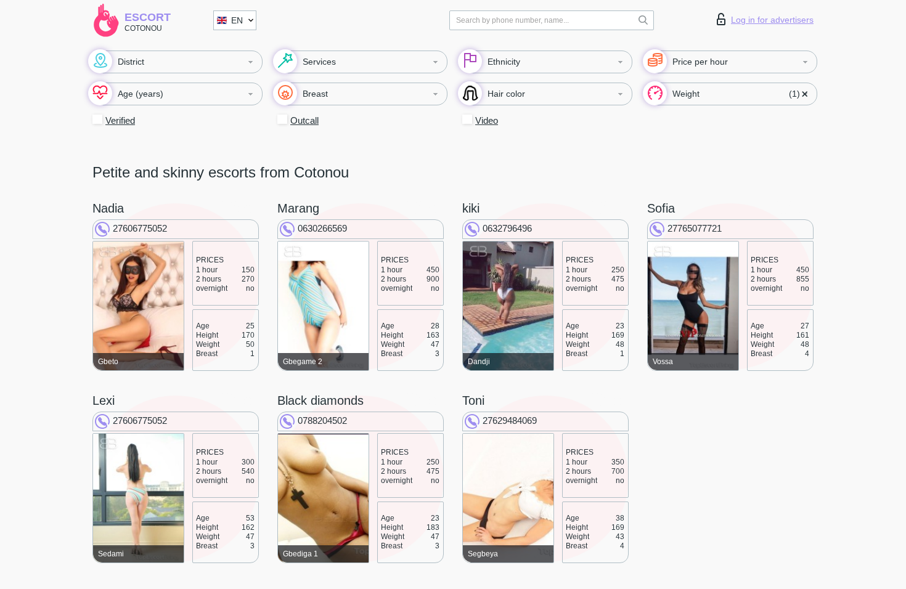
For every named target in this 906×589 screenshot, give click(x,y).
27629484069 (510, 420)
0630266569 (322, 228)
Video (486, 120)
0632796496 (507, 228)
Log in (772, 20)
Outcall (304, 120)
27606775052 (140, 228)
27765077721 (694, 228)
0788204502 (322, 420)
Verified (120, 120)
